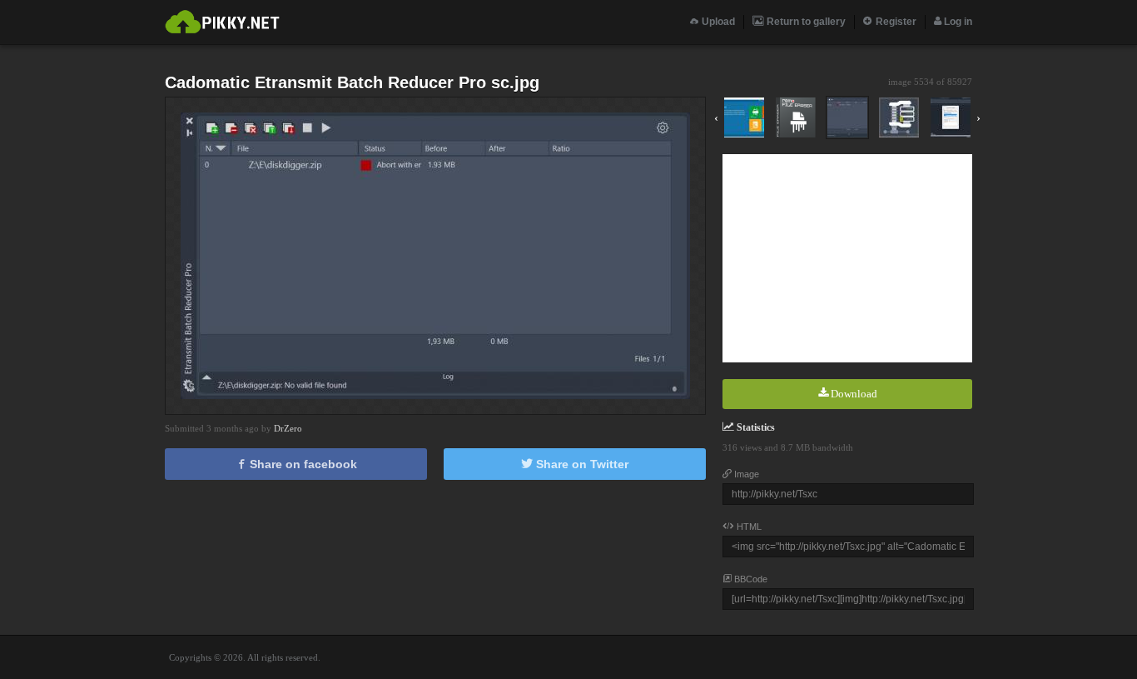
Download (852, 393)
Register (894, 21)
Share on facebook (301, 464)
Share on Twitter (580, 464)
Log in (956, 21)
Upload (717, 21)
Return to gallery (805, 21)
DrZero (288, 428)
